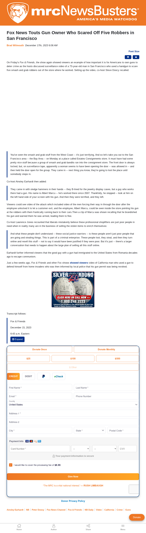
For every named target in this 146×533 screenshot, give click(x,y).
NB (27, 510)
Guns (128, 510)
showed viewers (79, 262)
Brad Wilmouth (15, 45)
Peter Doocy (38, 510)
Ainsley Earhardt (15, 510)
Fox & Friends (75, 510)
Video (99, 510)
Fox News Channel (56, 510)
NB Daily (89, 510)
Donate (137, 517)
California (109, 510)
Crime (120, 510)
